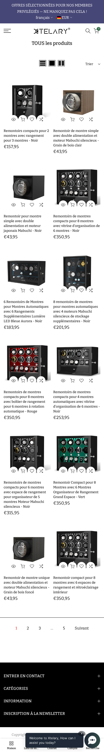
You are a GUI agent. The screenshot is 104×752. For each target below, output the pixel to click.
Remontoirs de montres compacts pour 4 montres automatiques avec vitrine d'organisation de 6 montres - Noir (76, 401)
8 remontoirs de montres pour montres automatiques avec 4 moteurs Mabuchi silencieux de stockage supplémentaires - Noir (75, 311)
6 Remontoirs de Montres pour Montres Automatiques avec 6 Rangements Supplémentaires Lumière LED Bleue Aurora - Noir (26, 311)
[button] (62, 740)
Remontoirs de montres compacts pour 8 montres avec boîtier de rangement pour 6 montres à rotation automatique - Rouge (24, 401)
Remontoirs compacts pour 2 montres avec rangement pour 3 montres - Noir (26, 136)
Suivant (82, 628)
